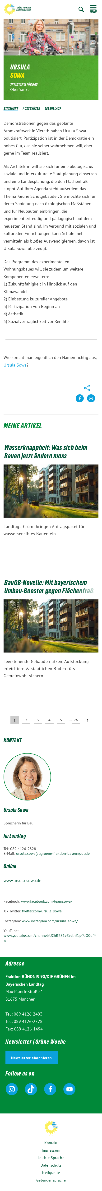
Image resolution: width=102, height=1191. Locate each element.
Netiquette (51, 1172)
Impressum (51, 1150)
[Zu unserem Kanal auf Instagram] (11, 1089)
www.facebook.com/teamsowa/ (46, 901)
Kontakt (50, 1142)
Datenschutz (51, 1165)
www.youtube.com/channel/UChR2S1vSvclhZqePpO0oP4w (50, 938)
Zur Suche (81, 9)
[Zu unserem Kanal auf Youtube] (69, 1089)
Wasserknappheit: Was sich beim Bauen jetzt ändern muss (46, 452)
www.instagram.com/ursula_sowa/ (50, 921)
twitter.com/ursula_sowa (42, 911)
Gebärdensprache (51, 1180)
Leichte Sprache (51, 1157)
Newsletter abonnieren (31, 1057)
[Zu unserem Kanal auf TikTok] (31, 1089)
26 (76, 719)
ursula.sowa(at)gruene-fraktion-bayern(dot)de (53, 853)
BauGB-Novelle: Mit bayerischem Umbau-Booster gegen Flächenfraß (49, 587)
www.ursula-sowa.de (22, 880)
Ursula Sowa (15, 365)
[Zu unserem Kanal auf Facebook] (50, 1089)
